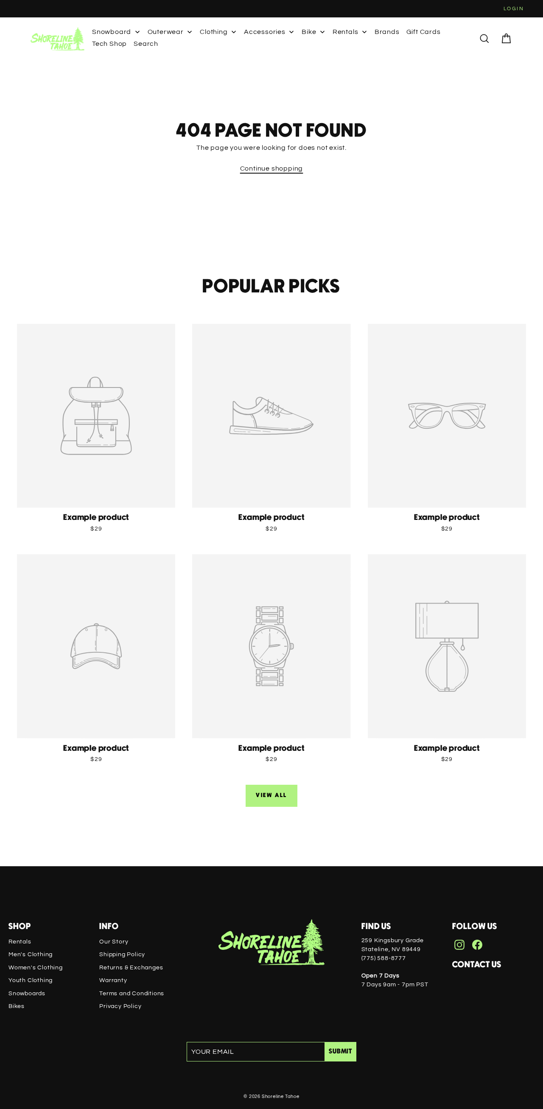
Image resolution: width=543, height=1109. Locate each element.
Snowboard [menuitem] (111, 31)
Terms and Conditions (131, 994)
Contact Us (476, 964)
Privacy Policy (120, 1006)
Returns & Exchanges (131, 968)
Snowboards (26, 994)
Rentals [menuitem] (345, 31)
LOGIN (514, 8)
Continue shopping (271, 168)
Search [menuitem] (146, 43)
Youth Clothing (30, 980)
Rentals (19, 942)
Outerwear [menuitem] (166, 31)
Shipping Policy (122, 954)
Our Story (113, 942)
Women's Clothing (35, 968)
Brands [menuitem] (387, 31)
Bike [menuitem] (309, 31)
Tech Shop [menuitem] (109, 43)
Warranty (113, 980)
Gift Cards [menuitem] (423, 31)
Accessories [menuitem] (264, 31)
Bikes (16, 1006)
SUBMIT (340, 1051)
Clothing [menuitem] (213, 31)
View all (271, 795)
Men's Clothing (30, 954)
